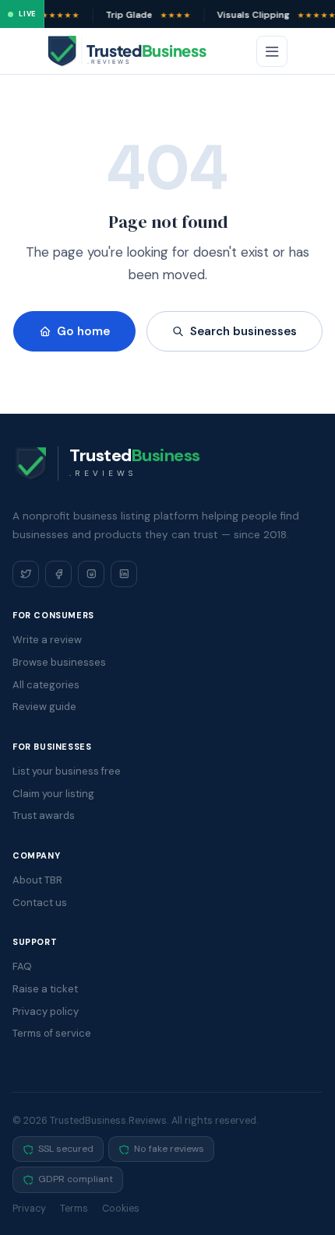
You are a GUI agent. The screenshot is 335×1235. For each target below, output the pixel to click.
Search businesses (243, 331)
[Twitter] (25, 574)
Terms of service (51, 1033)
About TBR (37, 880)
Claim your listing (53, 793)
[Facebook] (58, 574)
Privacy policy (45, 1011)
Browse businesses (59, 662)
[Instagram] (91, 574)
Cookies (120, 1208)
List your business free (66, 771)
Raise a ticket (45, 988)
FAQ (22, 966)
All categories (45, 684)
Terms (74, 1208)
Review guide (44, 706)
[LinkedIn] (124, 574)
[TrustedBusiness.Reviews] (141, 51)
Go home (83, 331)
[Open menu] (271, 51)
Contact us (39, 902)
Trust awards (43, 815)
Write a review (47, 639)
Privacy (29, 1208)
